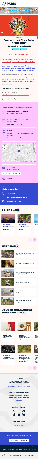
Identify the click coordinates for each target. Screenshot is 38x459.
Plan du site (32, 449)
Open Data (11, 449)
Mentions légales (7, 446)
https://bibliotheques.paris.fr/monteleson (15, 95)
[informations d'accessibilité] (11, 173)
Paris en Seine (29, 455)
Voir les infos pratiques (19, 54)
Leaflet (22, 161)
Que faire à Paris (15, 455)
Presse (4, 449)
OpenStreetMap (29, 161)
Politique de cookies (21, 449)
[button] (19, 151)
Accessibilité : (24, 446)
